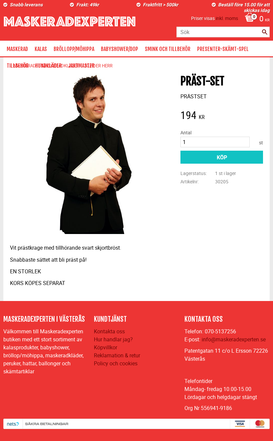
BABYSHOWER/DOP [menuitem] (119, 49)
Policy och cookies (115, 363)
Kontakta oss (109, 331)
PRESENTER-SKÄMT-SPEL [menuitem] (223, 49)
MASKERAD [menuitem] (17, 49)
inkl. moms (227, 18)
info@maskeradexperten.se (234, 339)
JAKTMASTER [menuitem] (81, 65)
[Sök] (265, 32)
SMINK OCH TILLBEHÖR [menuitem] (167, 49)
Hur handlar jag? (113, 339)
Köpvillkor (105, 347)
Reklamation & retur (117, 355)
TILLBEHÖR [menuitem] (18, 65)
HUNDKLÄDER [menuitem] (48, 65)
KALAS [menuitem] (41, 49)
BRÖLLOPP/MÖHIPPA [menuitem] (74, 49)
